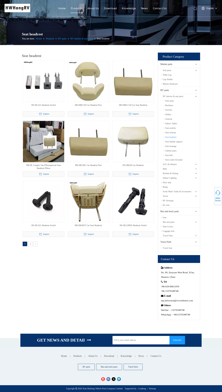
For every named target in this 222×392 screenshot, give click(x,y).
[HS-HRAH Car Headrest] (133, 141)
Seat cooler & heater (174, 160)
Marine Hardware (170, 84)
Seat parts (167, 70)
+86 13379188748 (211, 195)
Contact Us (160, 8)
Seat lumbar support (173, 142)
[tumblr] (103, 379)
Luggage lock (168, 231)
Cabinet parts (170, 151)
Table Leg (167, 75)
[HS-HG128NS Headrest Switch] (133, 201)
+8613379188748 (211, 197)
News (144, 8)
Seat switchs (170, 128)
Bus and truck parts (169, 211)
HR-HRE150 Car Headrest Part (88, 105)
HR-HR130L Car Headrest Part (88, 165)
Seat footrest (170, 132)
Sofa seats (169, 101)
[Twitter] (114, 379)
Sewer (165, 196)
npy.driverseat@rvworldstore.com (177, 300)
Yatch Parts (133, 367)
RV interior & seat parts (173, 96)
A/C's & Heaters (170, 164)
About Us (93, 8)
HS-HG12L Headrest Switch (43, 105)
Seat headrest (170, 137)
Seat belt (169, 155)
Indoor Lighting (170, 178)
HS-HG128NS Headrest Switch (133, 225)
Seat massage (170, 146)
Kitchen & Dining (170, 173)
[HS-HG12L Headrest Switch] (43, 81)
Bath (165, 169)
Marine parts (166, 64)
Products (76, 8)
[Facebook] (108, 379)
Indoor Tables (171, 123)
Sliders (168, 114)
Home (62, 8)
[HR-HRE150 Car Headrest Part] (88, 81)
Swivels (168, 110)
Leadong (142, 388)
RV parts (164, 90)
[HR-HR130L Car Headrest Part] (88, 141)
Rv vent (166, 205)
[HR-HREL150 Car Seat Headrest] (133, 81)
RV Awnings (168, 200)
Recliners (169, 105)
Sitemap (152, 388)
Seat (164, 217)
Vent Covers (168, 226)
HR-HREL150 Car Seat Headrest (133, 105)
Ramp (165, 187)
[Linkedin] (119, 379)
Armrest (168, 119)
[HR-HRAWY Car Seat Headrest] (88, 201)
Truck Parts (168, 236)
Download (110, 8)
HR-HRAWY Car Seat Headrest (88, 225)
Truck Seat (167, 248)
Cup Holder (168, 79)
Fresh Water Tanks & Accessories (177, 191)
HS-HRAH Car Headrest (133, 165)
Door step (167, 182)
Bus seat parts (168, 222)
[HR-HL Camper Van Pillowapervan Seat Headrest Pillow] (43, 141)
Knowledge (129, 8)
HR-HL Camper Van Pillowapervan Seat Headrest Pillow (43, 166)
